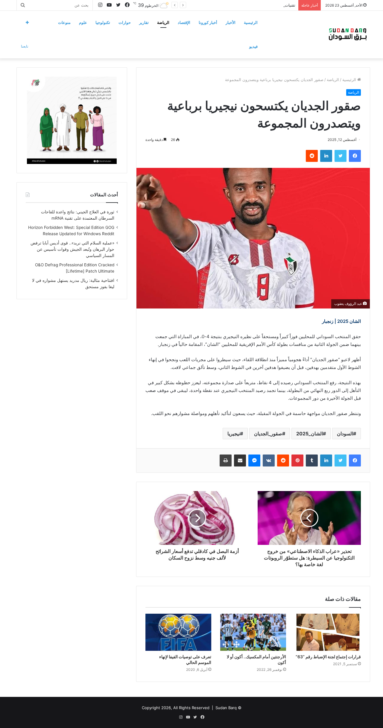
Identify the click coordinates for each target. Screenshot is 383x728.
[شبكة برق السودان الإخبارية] (348, 34)
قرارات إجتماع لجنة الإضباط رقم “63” (328, 656)
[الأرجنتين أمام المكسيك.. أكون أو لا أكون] (253, 632)
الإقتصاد (184, 22)
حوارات (124, 22)
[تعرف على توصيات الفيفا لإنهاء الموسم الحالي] (178, 632)
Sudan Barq (226, 707)
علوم (83, 22)
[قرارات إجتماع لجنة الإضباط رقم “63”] (328, 632)
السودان (345, 434)
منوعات (64, 22)
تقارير (144, 22)
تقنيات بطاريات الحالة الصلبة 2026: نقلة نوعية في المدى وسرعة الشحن (235, 5)
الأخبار (230, 22)
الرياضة (163, 22)
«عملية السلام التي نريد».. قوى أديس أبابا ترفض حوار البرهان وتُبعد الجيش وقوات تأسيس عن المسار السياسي (72, 249)
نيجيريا (233, 434)
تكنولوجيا (102, 22)
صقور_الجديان (268, 434)
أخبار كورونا (208, 22)
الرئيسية (251, 22)
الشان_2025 (309, 434)
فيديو (253, 46)
